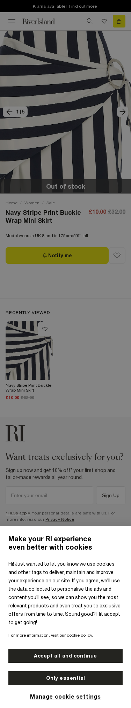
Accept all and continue (65, 656)
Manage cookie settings (65, 696)
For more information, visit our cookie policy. (50, 635)
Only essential (65, 678)
